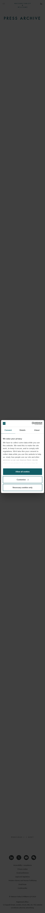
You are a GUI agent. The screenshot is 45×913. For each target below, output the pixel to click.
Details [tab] (22, 430)
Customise (21, 479)
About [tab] (36, 430)
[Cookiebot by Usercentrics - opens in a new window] (32, 423)
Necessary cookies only (22, 487)
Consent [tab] (8, 430)
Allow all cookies (22, 472)
